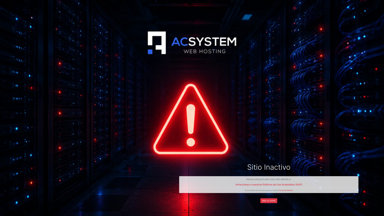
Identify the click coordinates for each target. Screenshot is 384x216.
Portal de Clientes (286, 190)
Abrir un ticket (269, 201)
